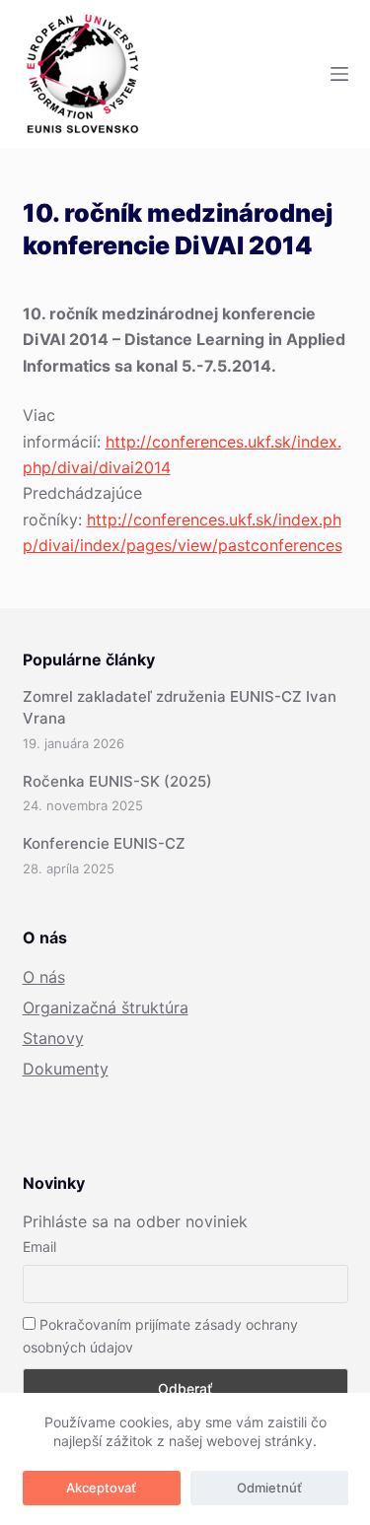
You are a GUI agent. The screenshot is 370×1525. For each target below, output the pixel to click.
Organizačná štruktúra (105, 1007)
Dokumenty (66, 1068)
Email (39, 1246)
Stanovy (53, 1038)
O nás (44, 977)
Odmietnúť (269, 1487)
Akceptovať (101, 1487)
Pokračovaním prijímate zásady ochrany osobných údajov (160, 1335)
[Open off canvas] (339, 74)
